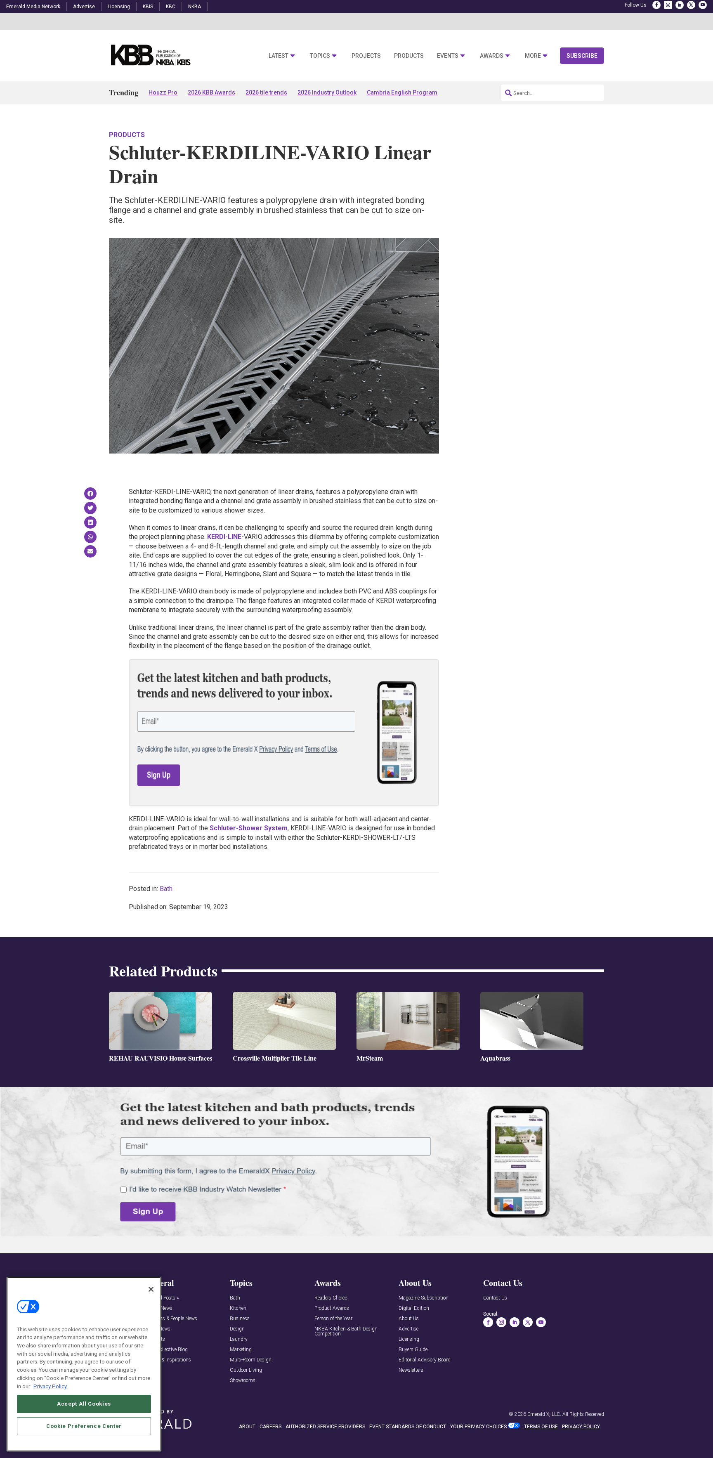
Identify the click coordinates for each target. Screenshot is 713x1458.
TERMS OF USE (541, 1427)
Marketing (241, 1349)
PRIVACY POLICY (581, 1427)
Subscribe (582, 55)
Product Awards (331, 1308)
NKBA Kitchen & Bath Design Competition (346, 1331)
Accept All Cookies (84, 1403)
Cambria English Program (402, 92)
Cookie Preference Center (84, 1426)
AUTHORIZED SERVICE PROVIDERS (325, 1427)
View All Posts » (162, 1298)
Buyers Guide (413, 1349)
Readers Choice (330, 1298)
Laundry (239, 1339)
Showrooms (242, 1380)
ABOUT (247, 1427)
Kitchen (238, 1308)
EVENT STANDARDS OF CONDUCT (407, 1427)
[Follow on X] (691, 5)
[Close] (151, 1289)
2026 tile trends (266, 92)
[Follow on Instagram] (668, 5)
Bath (166, 889)
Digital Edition (414, 1308)
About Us (409, 1318)
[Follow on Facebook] (656, 5)
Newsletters (411, 1370)
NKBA (194, 6)
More (533, 56)
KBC (170, 6)
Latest (278, 56)
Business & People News (171, 1318)
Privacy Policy (50, 1386)
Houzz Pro (163, 92)
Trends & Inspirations (168, 1360)
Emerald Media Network (33, 6)
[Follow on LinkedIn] (679, 5)
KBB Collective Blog (166, 1349)
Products (409, 56)
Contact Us (495, 1298)
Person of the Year (333, 1318)
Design (237, 1329)
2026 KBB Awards (211, 92)
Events (447, 56)
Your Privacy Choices (478, 1427)
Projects (366, 56)
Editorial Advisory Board (425, 1360)
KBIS (148, 6)
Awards (491, 56)
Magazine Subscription (424, 1298)
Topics (320, 56)
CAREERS (270, 1427)
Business (240, 1318)
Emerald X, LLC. (544, 1414)
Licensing (119, 6)
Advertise (84, 6)
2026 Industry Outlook (326, 92)
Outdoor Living (246, 1370)
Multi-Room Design (251, 1360)
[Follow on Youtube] (703, 5)
